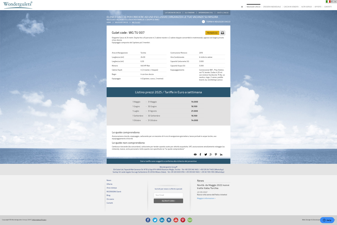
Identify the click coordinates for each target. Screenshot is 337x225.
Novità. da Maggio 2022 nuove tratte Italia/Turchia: (213, 186)
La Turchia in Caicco (173, 12)
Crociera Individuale (272, 7)
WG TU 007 (136, 22)
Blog (108, 195)
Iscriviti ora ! (168, 201)
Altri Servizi (306, 7)
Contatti (328, 7)
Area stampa (112, 188)
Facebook (148, 220)
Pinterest (182, 220)
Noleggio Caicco (253, 7)
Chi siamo (110, 199)
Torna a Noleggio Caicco (218, 21)
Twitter (155, 220)
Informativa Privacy (39, 220)
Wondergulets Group (18, 5)
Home (242, 7)
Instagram (169, 220)
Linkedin (162, 220)
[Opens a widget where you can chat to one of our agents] (327, 220)
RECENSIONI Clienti (114, 192)
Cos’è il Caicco (222, 12)
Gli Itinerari (189, 12)
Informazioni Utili (206, 12)
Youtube (176, 220)
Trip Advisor (189, 220)
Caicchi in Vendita (291, 7)
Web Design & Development (312, 220)
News (109, 180)
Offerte (318, 7)
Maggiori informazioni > (206, 198)
